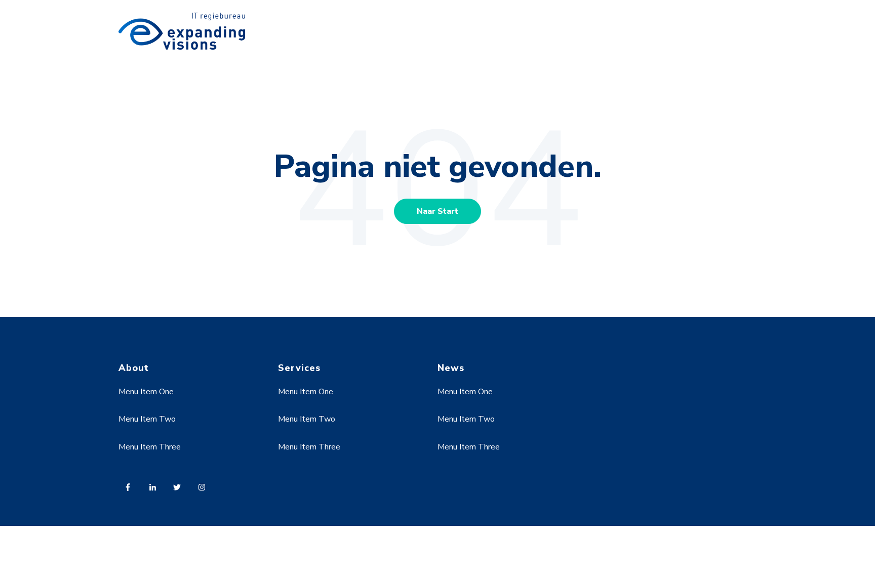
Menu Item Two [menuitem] (147, 419)
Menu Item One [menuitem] (146, 391)
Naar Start (437, 211)
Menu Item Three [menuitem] (149, 446)
